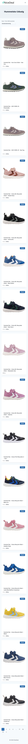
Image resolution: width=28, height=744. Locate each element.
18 (22, 729)
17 (19, 729)
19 (3, 732)
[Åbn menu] (25, 3)
